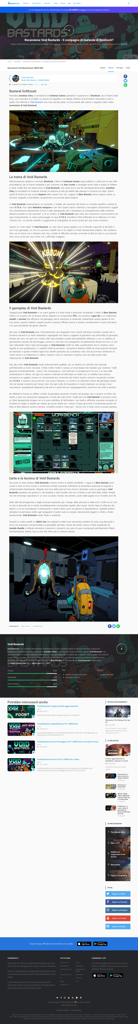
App (69, 3)
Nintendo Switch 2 (66, 970)
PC (36, 84)
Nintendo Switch (66, 974)
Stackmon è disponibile (122, 786)
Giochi (62, 3)
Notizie (25, 3)
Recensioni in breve (80, 970)
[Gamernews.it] (13, 3)
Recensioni (36, 3)
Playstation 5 (64, 962)
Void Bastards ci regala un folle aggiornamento (57, 706)
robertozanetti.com (69, 1005)
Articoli (47, 3)
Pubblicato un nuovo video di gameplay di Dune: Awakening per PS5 (124, 810)
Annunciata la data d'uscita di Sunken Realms (123, 776)
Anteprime (79, 974)
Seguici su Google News (121, 926)
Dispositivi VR (64, 985)
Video (56, 3)
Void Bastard (36, 102)
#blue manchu (25, 626)
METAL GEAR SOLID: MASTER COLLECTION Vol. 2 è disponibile (124, 796)
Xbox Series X (64, 966)
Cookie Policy (75, 1010)
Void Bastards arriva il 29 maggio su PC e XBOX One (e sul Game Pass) (67, 742)
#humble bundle (38, 626)
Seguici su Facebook (119, 902)
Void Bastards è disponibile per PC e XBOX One (57, 724)
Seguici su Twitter (118, 894)
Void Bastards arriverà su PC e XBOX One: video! (58, 759)
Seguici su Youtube (119, 918)
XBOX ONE (44, 84)
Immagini (119, 68)
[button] (110, 626)
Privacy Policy (63, 1010)
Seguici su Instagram (119, 910)
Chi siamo (76, 3)
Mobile (62, 981)
